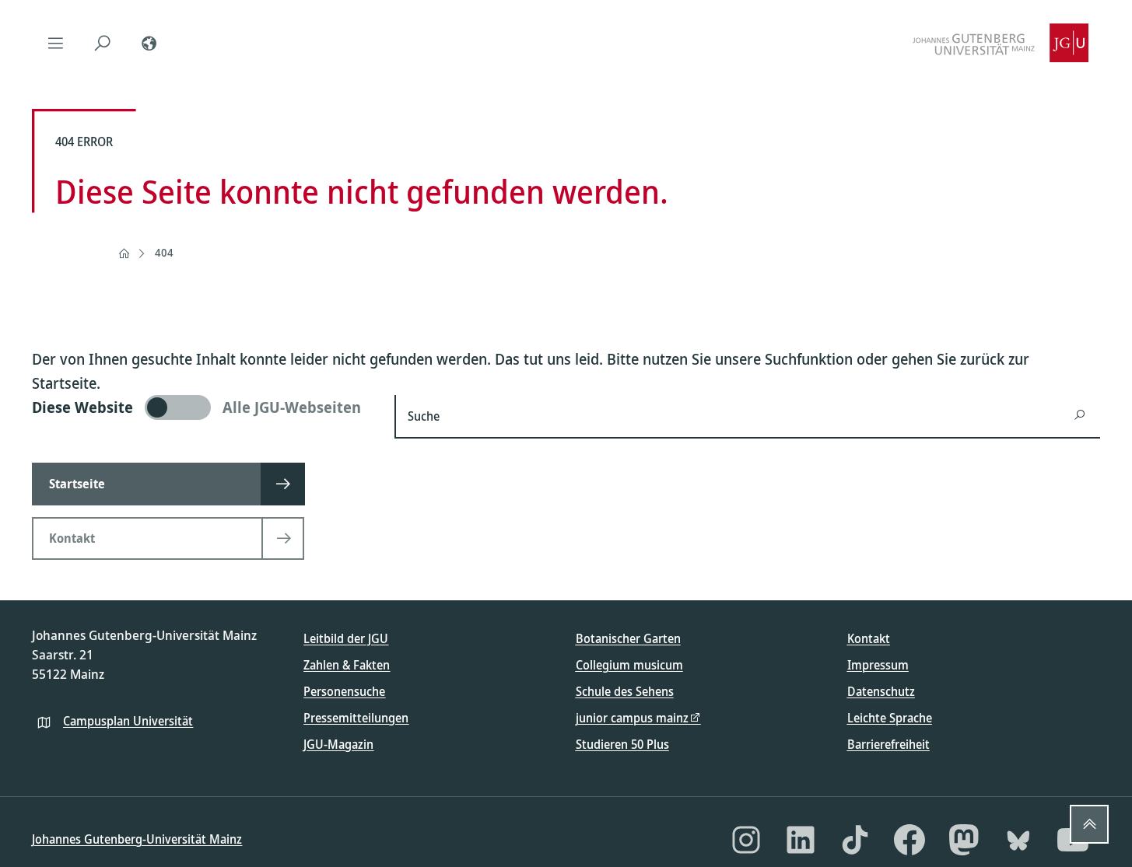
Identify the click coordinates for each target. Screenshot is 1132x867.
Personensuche (344, 691)
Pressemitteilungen (355, 717)
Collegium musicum (629, 664)
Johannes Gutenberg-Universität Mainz (137, 839)
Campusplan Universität (128, 720)
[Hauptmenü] (55, 43)
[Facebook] (909, 839)
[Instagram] (746, 839)
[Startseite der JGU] (1000, 42)
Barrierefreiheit (888, 744)
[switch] (204, 407)
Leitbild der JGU (345, 638)
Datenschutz (881, 691)
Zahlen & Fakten (346, 664)
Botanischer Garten (628, 638)
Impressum (878, 664)
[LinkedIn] (800, 839)
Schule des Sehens (625, 691)
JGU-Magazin (338, 744)
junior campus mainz (632, 717)
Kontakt (868, 638)
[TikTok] (855, 839)
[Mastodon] (964, 839)
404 (164, 252)
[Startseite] (123, 253)
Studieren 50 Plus (622, 744)
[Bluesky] (1018, 839)
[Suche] (102, 43)
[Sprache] (148, 43)
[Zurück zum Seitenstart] (1089, 824)
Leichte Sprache (889, 717)
